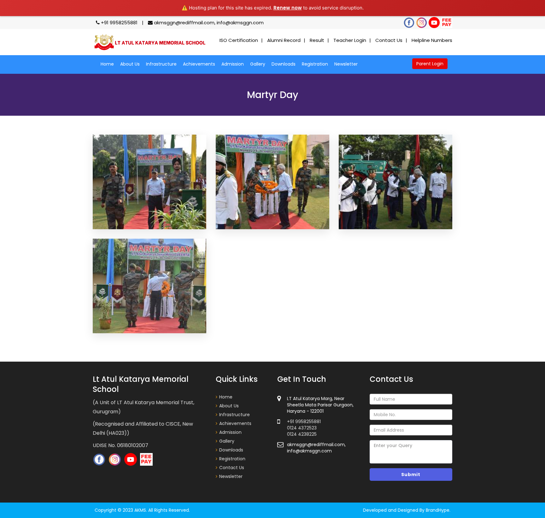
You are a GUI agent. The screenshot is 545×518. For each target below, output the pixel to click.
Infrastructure (161, 64)
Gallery (257, 64)
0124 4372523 (302, 428)
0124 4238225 (302, 434)
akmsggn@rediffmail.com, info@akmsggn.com (208, 22)
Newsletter (346, 64)
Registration (315, 64)
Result (317, 40)
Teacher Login (349, 40)
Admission (232, 64)
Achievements (199, 64)
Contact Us (388, 40)
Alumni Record (284, 40)
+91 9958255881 (119, 22)
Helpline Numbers (432, 40)
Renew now (287, 7)
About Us (130, 64)
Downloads (284, 64)
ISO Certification (239, 40)
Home (107, 64)
